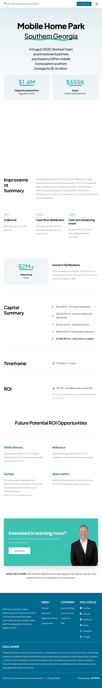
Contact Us (65, 618)
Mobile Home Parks (49, 618)
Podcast (45, 608)
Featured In (46, 613)
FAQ (62, 623)
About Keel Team (68, 608)
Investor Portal (67, 613)
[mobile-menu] (96, 4)
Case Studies (47, 623)
